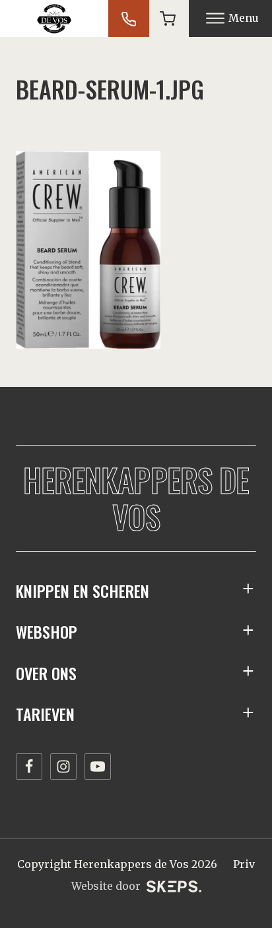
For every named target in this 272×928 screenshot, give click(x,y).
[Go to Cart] (168, 18)
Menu (243, 17)
